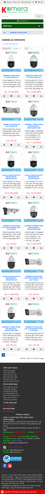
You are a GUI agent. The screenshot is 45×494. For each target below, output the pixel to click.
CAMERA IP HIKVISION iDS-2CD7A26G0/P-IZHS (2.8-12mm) (34, 278)
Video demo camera (10, 398)
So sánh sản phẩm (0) (10, 44)
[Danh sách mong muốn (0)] (36, 2)
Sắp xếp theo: (7, 48)
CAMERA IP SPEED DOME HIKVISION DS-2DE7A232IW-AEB (33, 227)
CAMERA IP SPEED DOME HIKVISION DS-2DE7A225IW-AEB (33, 126)
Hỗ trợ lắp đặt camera (10, 387)
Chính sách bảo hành (10, 377)
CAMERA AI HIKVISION (18, 32)
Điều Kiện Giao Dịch (10, 379)
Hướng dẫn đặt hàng (10, 391)
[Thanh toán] (41, 2)
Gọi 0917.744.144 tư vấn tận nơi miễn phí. (21, 492)
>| (14, 355)
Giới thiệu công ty (9, 371)
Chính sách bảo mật (10, 375)
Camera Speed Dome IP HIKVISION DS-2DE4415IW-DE (34, 177)
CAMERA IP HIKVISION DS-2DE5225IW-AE (33, 76)
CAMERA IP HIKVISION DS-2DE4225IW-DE (11, 76)
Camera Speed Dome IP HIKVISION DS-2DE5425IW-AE (11, 278)
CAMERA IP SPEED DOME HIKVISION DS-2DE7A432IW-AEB (11, 328)
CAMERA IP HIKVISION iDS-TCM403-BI (11, 125)
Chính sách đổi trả (9, 373)
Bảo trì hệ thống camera (11, 395)
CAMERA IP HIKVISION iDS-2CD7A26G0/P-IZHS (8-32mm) (34, 328)
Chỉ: (26, 48)
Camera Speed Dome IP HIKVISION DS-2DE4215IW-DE (11, 177)
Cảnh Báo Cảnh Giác (10, 400)
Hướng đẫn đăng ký (10, 389)
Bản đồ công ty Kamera (11, 381)
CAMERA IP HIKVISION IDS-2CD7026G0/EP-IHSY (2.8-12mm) (11, 227)
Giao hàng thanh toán (10, 393)
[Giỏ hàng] (38, 2)
